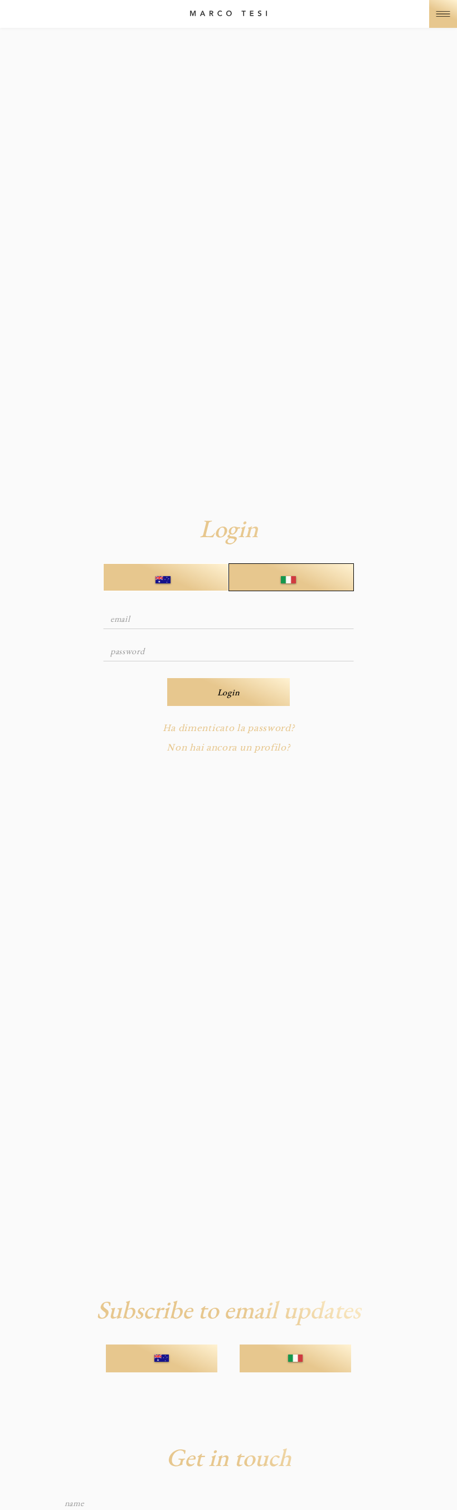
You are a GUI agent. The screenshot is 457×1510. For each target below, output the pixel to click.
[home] (228, 14)
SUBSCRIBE (162, 1358)
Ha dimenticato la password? (229, 728)
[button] (443, 14)
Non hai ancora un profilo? (228, 747)
